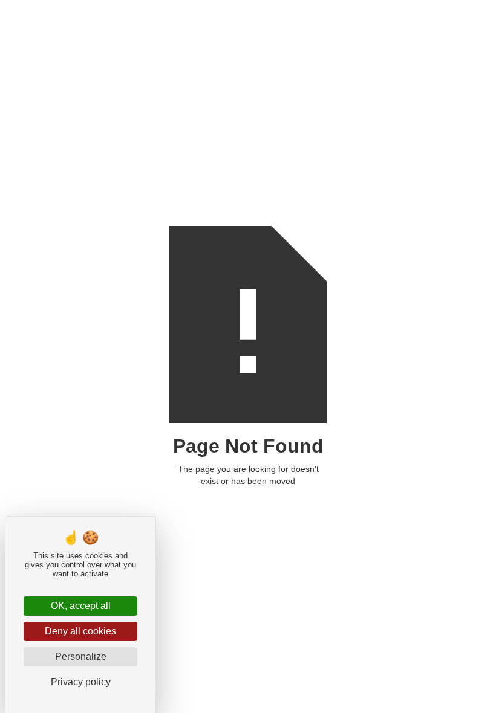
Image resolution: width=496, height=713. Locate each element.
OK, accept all (81, 606)
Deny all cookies (80, 631)
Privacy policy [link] (81, 682)
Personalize (80, 656)
